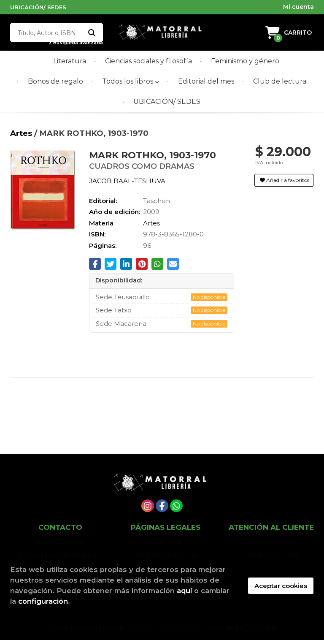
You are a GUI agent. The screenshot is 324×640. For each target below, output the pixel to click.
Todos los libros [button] (128, 81)
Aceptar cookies (280, 586)
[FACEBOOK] (162, 505)
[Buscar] (91, 32)
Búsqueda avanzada (77, 43)
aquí (184, 590)
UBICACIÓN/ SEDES (38, 7)
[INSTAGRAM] (147, 505)
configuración (43, 601)
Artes (22, 133)
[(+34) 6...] (176, 505)
